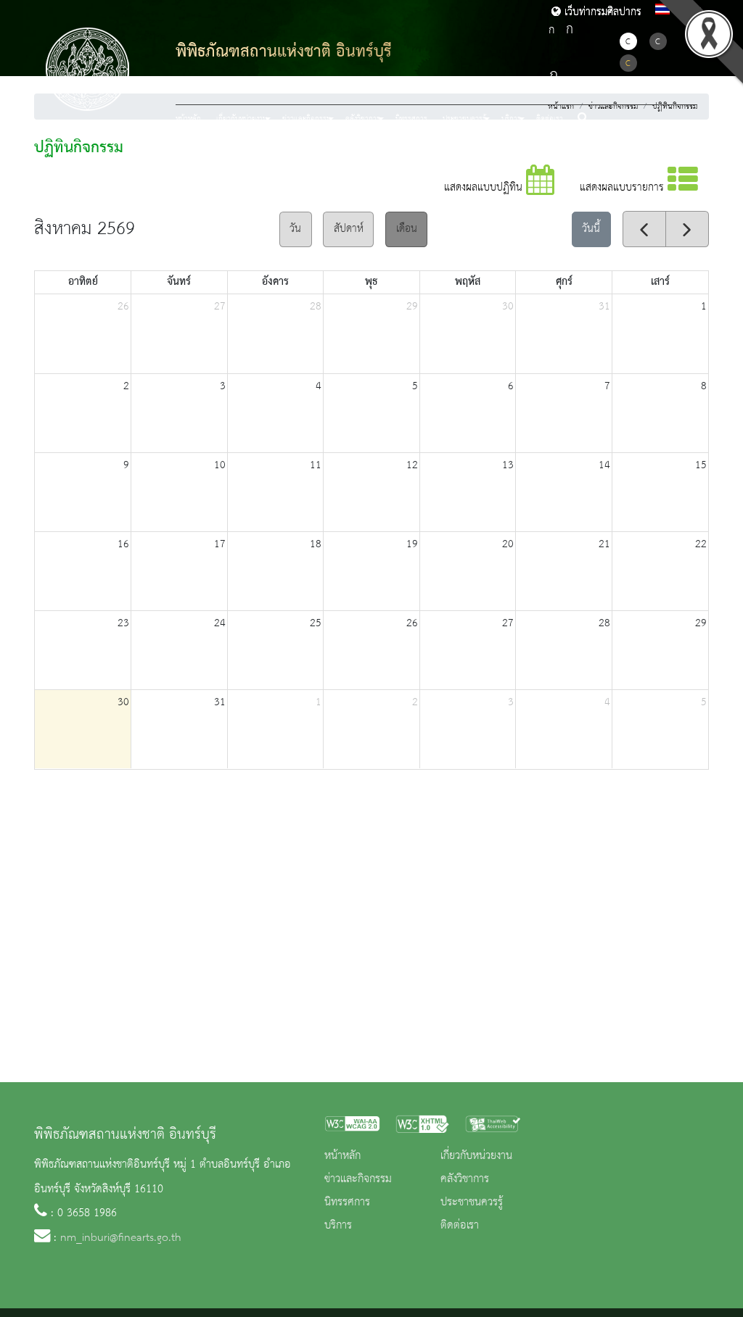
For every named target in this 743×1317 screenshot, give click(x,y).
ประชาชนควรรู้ (471, 1202)
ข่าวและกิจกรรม (358, 1179)
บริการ (338, 1226)
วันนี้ (591, 229)
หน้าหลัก (188, 119)
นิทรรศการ (411, 119)
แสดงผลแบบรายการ (624, 188)
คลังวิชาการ (464, 1179)
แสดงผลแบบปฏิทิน (485, 188)
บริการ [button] (511, 119)
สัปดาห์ (349, 229)
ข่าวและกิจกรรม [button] (306, 119)
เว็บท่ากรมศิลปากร (601, 12)
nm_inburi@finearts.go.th (120, 1238)
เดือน (406, 229)
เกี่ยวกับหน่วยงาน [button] (241, 119)
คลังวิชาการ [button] (362, 119)
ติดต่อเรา (549, 119)
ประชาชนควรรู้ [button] (464, 119)
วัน (295, 229)
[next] (687, 229)
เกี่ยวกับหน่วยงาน (476, 1156)
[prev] (644, 229)
